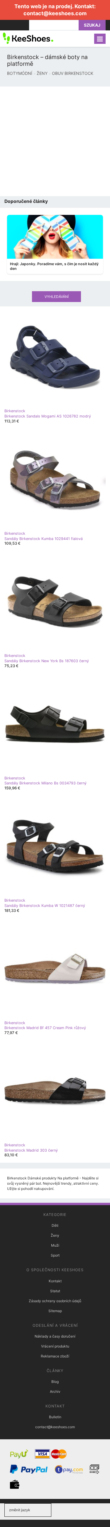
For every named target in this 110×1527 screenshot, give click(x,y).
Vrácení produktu (55, 1346)
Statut (55, 1291)
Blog (55, 1381)
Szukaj (92, 25)
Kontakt (55, 1281)
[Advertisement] (55, 141)
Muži (55, 1245)
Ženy (55, 1235)
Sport (55, 1255)
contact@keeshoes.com (55, 13)
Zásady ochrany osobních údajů (55, 1301)
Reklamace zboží (55, 1356)
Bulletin (55, 1417)
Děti (55, 1225)
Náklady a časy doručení (55, 1336)
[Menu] (100, 39)
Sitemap (55, 1311)
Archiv (55, 1391)
